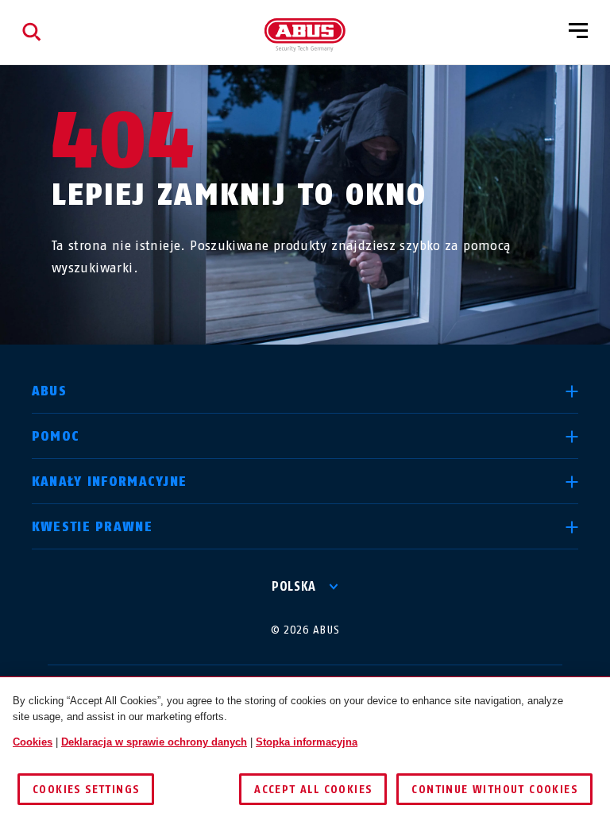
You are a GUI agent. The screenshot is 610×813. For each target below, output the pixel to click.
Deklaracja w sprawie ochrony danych (154, 742)
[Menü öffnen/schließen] (578, 32)
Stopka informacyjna (306, 742)
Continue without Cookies (494, 789)
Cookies (32, 742)
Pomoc (55, 436)
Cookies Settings (86, 789)
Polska (293, 586)
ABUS (49, 391)
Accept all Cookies (313, 789)
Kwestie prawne (92, 526)
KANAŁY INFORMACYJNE (109, 481)
